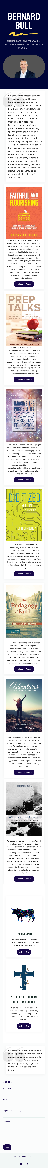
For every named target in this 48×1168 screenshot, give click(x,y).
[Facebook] (21, 1164)
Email (5, 1099)
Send (7, 1147)
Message (6, 1122)
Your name (7, 1088)
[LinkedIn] (27, 1164)
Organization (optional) (12, 1111)
